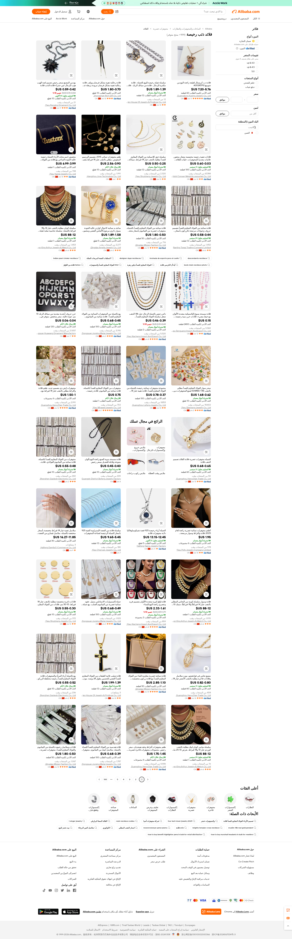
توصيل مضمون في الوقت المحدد (195, 867)
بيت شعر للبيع (64, 828)
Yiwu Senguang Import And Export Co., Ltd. (191, 331)
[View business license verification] (173, 934)
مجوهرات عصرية (160, 29)
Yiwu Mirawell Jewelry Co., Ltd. (106, 407)
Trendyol (178, 925)
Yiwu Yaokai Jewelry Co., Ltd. (62, 174)
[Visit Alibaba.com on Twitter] (62, 890)
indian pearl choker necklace (65, 258)
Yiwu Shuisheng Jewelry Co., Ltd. (150, 176)
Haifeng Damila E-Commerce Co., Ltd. (58, 547)
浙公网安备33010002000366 (195, 934)
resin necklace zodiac (125, 821)
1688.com (114, 925)
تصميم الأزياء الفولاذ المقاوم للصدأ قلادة (238, 821)
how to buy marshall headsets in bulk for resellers (232, 834)
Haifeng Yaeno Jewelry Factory (151, 546)
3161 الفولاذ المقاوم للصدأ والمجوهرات (103, 265)
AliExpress (103, 925)
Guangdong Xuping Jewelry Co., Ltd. (194, 95)
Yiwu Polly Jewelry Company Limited (194, 550)
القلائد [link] (145, 29)
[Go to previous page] (148, 779)
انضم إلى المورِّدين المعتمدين (63, 873)
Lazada (146, 925)
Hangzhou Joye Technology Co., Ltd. (104, 176)
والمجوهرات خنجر (208, 821)
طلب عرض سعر (158, 861)
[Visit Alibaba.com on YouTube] (50, 890)
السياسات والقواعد (201, 884)
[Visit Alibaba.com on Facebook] (74, 890)
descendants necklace (197, 258)
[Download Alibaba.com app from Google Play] (48, 912)
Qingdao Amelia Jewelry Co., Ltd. (105, 247)
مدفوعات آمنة (203, 856)
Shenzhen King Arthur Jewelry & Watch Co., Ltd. (56, 247)
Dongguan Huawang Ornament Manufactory (56, 333)
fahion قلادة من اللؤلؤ (72, 265)
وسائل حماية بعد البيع (200, 873)
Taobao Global (158, 925)
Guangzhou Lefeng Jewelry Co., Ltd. (149, 405)
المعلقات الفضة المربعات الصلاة (99, 258)
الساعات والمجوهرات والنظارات (187, 29)
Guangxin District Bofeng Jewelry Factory (101, 478)
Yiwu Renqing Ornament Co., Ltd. (60, 105)
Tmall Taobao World (131, 925)
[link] (288, 910)
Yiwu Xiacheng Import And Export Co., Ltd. (146, 336)
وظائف (251, 873)
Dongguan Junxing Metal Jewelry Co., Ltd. (101, 333)
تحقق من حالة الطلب (67, 867)
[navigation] (237, 404)
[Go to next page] (99, 779)
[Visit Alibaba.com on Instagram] (56, 890)
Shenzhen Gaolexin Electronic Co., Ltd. (58, 478)
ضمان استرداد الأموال (200, 861)
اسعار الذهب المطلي (127, 828)
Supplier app (142, 911)
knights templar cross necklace (206, 828)
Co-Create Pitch (246, 861)
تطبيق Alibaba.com (92, 911)
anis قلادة (180, 828)
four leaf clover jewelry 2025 (180, 821)
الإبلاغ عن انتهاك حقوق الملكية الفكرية (104, 879)
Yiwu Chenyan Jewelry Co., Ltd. (106, 550)
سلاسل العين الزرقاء (86, 828)
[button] (117, 11)
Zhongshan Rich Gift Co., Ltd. (107, 95)
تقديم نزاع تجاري (113, 867)
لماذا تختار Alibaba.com (243, 856)
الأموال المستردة (113, 873)
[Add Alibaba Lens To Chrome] (211, 912)
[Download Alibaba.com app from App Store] (71, 912)
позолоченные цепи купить (155, 828)
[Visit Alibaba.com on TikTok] (44, 890)
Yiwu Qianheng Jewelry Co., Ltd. (196, 407)
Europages (190, 925)
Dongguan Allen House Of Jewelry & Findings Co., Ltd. (146, 102)
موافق (222, 99)
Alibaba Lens (242, 911)
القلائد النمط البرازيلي (99, 821)
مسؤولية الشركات (246, 867)
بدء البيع (73, 861)
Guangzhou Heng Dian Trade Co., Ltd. (58, 405)
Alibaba (208, 29)
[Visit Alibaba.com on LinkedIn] (68, 890)
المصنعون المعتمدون (156, 856)
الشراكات (72, 879)
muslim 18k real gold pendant (240, 828)
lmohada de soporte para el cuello (164, 258)
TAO (170, 925)
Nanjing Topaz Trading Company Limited (192, 247)
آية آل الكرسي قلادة (167, 265)
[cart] (78, 12)
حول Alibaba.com (245, 849)
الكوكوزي (106, 828)
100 (105, 779)
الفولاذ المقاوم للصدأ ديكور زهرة (139, 265)
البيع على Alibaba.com (66, 856)
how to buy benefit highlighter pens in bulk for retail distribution (175, 834)
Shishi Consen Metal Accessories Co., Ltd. (191, 176)
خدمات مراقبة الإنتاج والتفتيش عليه (194, 879)
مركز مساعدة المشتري (110, 856)
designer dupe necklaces (130, 258)
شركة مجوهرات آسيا (151, 821)
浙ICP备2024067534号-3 (224, 934)
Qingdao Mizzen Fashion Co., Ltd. (150, 245)
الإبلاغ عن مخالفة (113, 884)
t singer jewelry (75, 821)
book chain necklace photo (195, 265)
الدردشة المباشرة (113, 861)
